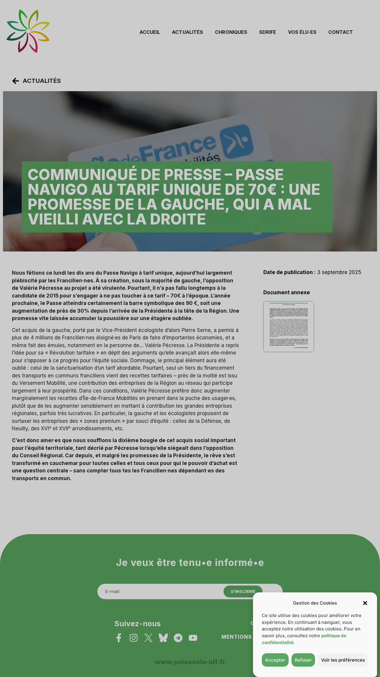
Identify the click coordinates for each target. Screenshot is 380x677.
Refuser (303, 660)
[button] (365, 603)
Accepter (275, 660)
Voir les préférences (343, 660)
